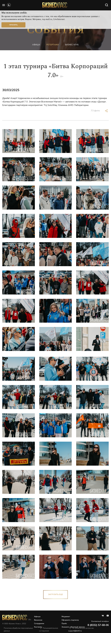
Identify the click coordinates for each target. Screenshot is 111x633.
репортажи (52, 44)
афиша (36, 44)
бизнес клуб (72, 44)
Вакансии (38, 620)
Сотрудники (39, 623)
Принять (13, 25)
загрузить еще (55, 594)
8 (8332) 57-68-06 (98, 625)
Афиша (37, 616)
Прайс (64, 623)
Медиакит (66, 616)
